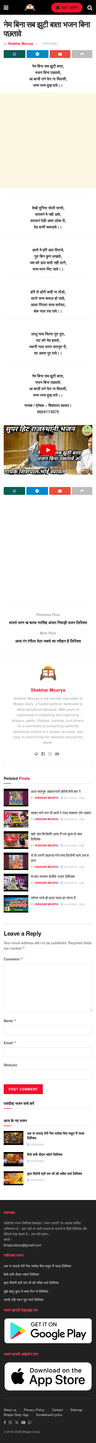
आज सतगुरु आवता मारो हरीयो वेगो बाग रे (55, 791)
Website (10, 1064)
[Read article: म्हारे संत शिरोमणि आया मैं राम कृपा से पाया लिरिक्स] (16, 840)
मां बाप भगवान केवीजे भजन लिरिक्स (53, 876)
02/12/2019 (70, 867)
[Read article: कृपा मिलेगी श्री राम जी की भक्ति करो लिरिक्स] (13, 1178)
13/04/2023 (70, 845)
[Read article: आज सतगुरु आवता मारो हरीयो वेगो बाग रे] (16, 797)
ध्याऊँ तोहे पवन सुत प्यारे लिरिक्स (23, 1299)
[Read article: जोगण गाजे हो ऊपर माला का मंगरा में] (16, 904)
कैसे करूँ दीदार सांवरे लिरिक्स (44, 1154)
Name (10, 1020)
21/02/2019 (70, 883)
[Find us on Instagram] (10, 1422)
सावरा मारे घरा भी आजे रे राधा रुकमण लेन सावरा (61, 812)
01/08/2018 (70, 819)
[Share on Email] (60, 54)
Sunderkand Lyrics (49, 1414)
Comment (13, 959)
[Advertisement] (48, 140)
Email (10, 1042)
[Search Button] (89, 7)
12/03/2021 (50, 43)
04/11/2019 (70, 798)
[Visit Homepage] (30, 7)
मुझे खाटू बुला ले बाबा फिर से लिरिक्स (26, 1291)
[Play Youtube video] (48, 450)
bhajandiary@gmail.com (22, 1245)
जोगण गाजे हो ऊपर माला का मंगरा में (53, 897)
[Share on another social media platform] (82, 54)
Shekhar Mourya (20, 43)
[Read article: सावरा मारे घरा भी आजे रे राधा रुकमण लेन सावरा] (16, 819)
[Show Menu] (6, 7)
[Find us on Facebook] (5, 1422)
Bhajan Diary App (16, 1414)
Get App (69, 7)
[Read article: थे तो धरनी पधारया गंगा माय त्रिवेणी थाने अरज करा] (16, 861)
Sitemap (76, 1409)
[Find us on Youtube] (23, 1422)
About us (10, 1409)
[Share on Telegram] (37, 54)
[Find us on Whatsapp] (30, 1422)
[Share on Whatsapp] (14, 54)
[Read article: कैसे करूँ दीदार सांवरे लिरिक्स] (13, 1159)
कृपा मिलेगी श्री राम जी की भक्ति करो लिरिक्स (54, 1173)
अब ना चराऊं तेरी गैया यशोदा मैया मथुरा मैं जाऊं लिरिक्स (55, 1136)
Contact (57, 1409)
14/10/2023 (70, 904)
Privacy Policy (34, 1409)
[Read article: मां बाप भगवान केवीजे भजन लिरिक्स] (16, 882)
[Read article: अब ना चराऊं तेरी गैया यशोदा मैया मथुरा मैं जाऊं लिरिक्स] (13, 1138)
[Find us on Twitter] (17, 1422)
